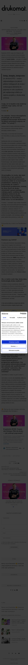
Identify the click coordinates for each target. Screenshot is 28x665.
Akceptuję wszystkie (14, 342)
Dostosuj (13, 346)
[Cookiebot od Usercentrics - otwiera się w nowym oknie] (20, 314)
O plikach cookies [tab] (21, 317)
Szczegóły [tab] (12, 317)
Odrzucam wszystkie (14, 350)
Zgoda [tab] (4, 317)
